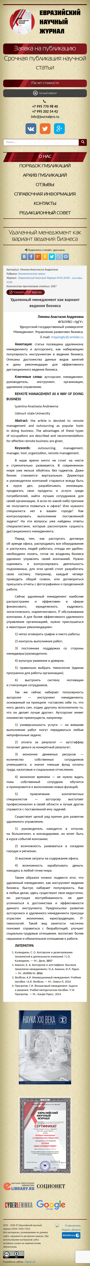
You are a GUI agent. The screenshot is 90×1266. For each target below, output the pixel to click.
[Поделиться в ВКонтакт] (24, 257)
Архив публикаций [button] (45, 175)
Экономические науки (31, 273)
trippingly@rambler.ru (67, 337)
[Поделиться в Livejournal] (59, 257)
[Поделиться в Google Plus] (38, 257)
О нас (45, 156)
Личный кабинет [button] (47, 93)
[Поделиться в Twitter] (52, 257)
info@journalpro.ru (45, 117)
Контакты (45, 203)
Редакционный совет (45, 213)
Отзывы (45, 185)
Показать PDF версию (27, 292)
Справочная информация (45, 194)
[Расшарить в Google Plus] (59, 129)
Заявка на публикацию (45, 48)
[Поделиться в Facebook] (31, 257)
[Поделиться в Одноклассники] (45, 257)
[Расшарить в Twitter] (46, 129)
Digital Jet (30, 1262)
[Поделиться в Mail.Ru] (66, 257)
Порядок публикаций (45, 166)
